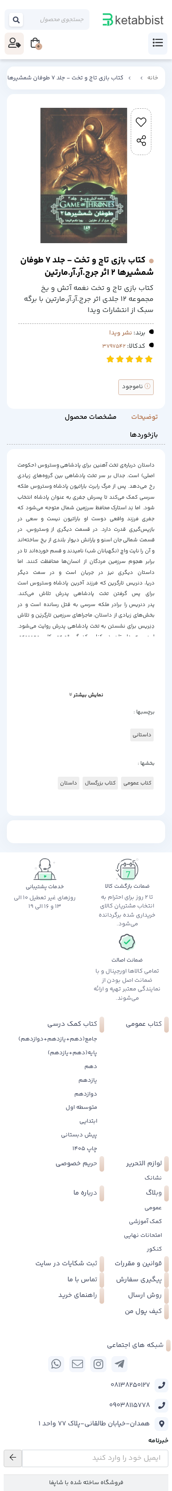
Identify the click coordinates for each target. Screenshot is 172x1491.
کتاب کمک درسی (72, 1024)
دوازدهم (85, 1094)
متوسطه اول (81, 1107)
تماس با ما (82, 1279)
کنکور (154, 1249)
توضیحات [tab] (144, 417)
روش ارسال (145, 1295)
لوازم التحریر (144, 1163)
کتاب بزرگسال (100, 783)
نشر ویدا (120, 333)
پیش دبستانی (79, 1135)
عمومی (153, 1208)
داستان (68, 783)
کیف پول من (143, 1311)
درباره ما (85, 1193)
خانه (152, 78)
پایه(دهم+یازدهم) (72, 1052)
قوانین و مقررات (138, 1263)
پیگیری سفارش (139, 1279)
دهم (90, 1066)
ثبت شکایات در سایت (66, 1263)
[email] (77, 1364)
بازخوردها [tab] (144, 435)
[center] (16, 20)
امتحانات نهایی (143, 1235)
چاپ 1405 (84, 1148)
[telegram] (119, 1364)
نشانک (153, 1178)
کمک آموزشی (145, 1221)
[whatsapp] (56, 1364)
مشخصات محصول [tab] (91, 417)
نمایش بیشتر (87, 695)
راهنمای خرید (77, 1295)
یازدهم (87, 1080)
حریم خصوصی (76, 1163)
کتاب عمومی (137, 783)
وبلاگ (154, 1193)
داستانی (142, 735)
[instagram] (98, 1364)
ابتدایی (88, 1121)
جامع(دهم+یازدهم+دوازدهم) (57, 1039)
